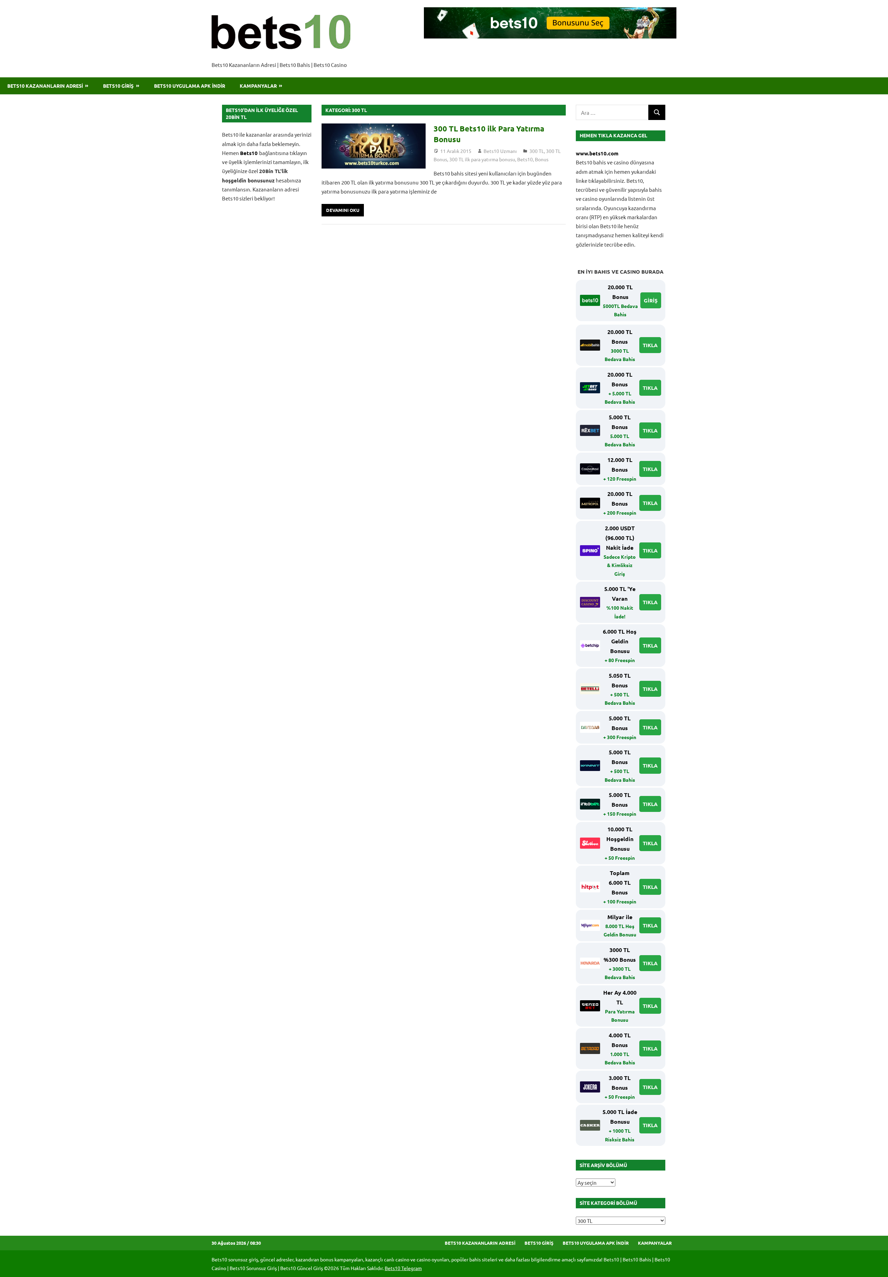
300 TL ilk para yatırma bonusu (482, 159)
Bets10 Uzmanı (500, 151)
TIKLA (650, 345)
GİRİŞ (651, 300)
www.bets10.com (597, 153)
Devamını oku (342, 210)
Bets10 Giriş (118, 86)
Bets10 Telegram (403, 1268)
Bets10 (525, 159)
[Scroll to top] (876, 1265)
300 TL (536, 151)
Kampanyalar (258, 86)
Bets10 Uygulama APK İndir (189, 86)
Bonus (541, 159)
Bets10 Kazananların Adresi (45, 86)
